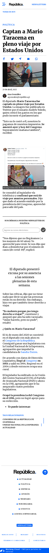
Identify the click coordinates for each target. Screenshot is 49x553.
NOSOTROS (41, 534)
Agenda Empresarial (25, 514)
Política (25, 484)
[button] (4, 58)
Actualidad (9, 427)
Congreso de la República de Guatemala (18, 420)
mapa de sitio (8, 534)
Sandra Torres (29, 352)
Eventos (25, 509)
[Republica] (16, 4)
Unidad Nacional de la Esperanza (21, 425)
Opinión (25, 494)
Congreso (31, 360)
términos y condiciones (14, 540)
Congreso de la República (20, 340)
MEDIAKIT (24, 534)
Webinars (26, 499)
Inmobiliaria (25, 504)
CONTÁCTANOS (39, 540)
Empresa (25, 489)
